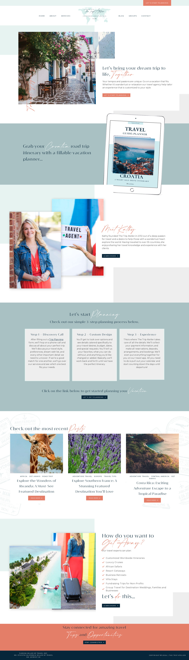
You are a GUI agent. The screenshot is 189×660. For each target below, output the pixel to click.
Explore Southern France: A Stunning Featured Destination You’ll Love (94, 486)
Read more (36, 498)
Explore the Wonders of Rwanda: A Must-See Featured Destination (36, 486)
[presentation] (36, 453)
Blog (121, 16)
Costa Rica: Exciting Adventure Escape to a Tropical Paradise (152, 488)
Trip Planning (56, 339)
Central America (160, 476)
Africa (23, 476)
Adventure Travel (82, 476)
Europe (98, 476)
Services (65, 16)
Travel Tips (110, 476)
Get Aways (34, 476)
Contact (146, 16)
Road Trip (47, 476)
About (53, 16)
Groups (133, 16)
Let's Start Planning (157, 3)
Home (42, 16)
